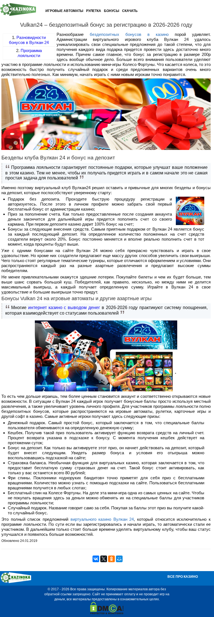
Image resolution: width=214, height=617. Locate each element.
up (203, 604)
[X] (103, 559)
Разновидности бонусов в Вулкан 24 (29, 40)
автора (154, 589)
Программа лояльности (30, 53)
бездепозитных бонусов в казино (129, 34)
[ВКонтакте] (96, 559)
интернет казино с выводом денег (64, 307)
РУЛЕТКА (93, 11)
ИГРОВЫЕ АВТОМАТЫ (64, 11)
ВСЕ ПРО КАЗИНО (182, 577)
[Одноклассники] (111, 559)
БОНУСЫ (111, 11)
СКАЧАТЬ (130, 11)
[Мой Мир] (119, 559)
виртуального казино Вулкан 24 (102, 519)
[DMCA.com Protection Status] (107, 613)
